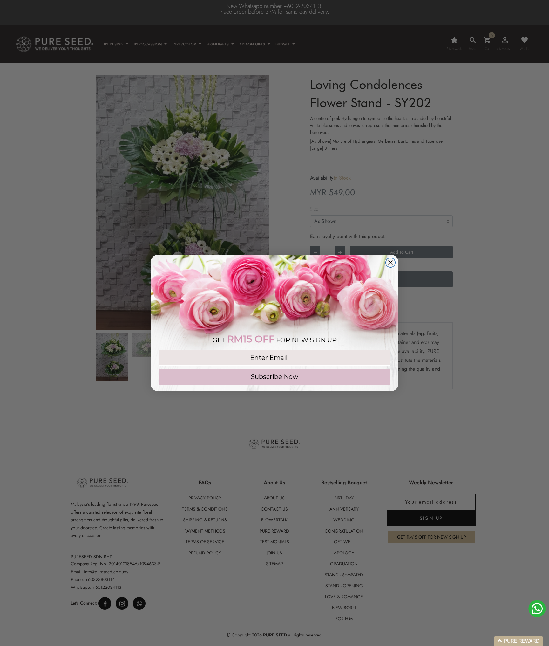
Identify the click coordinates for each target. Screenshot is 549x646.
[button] (518, 641)
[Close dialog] (390, 262)
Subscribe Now (274, 377)
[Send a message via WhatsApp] (537, 608)
